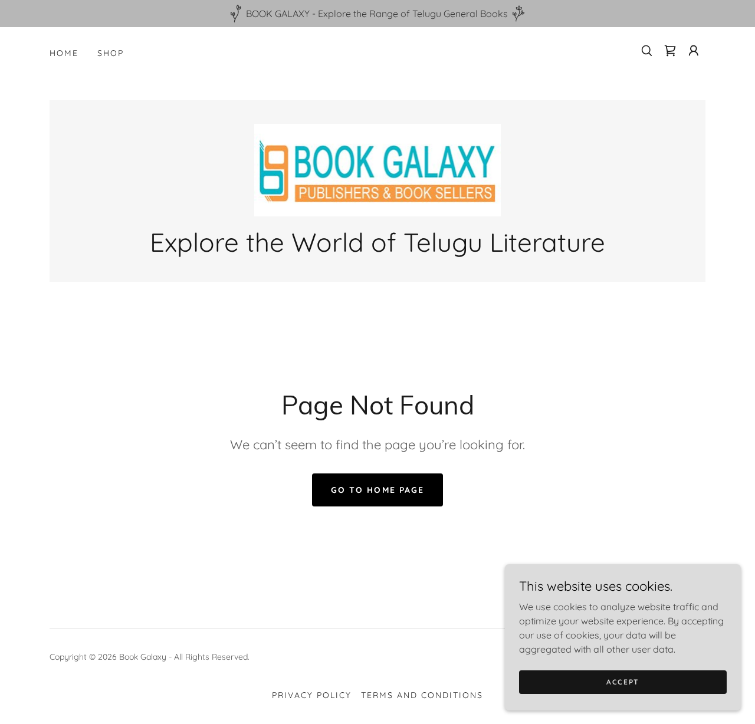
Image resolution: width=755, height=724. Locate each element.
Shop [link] (110, 53)
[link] (670, 50)
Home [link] (64, 53)
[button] (693, 50)
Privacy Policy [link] (312, 695)
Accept (622, 681)
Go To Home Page (377, 490)
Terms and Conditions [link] (422, 695)
